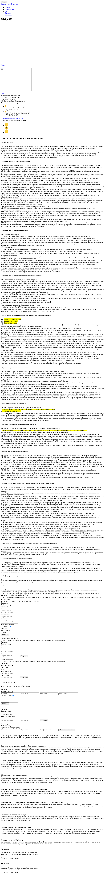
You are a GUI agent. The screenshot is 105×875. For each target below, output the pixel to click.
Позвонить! (5, 626)
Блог (6, 11)
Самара (4, 2)
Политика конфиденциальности (12, 118)
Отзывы (8, 13)
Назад (3, 65)
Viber (3, 628)
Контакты (8, 15)
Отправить (5, 634)
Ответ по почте (6, 696)
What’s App (5, 630)
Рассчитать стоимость (67, 730)
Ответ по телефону (8, 698)
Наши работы (9, 9)
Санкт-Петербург (12, 4)
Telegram (4, 632)
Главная (7, 7)
